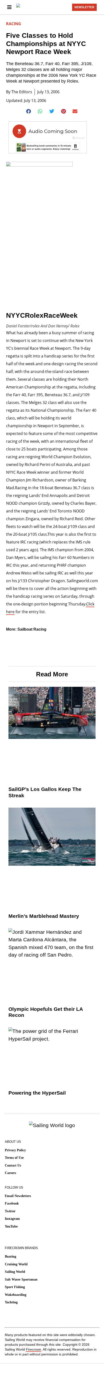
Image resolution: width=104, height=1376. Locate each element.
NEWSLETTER (84, 7)
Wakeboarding (15, 1295)
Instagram (12, 1219)
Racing (13, 23)
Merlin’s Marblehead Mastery (43, 916)
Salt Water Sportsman (21, 1279)
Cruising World (16, 1264)
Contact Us (13, 1165)
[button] (29, 111)
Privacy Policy (15, 1150)
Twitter (10, 1211)
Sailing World (15, 1272)
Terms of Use (14, 1158)
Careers (10, 1173)
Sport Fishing (15, 1287)
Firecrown (33, 1349)
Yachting (11, 1302)
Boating (10, 1256)
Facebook (12, 1203)
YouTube (11, 1226)
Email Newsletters (18, 1196)
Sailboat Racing (31, 629)
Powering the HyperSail (37, 1093)
